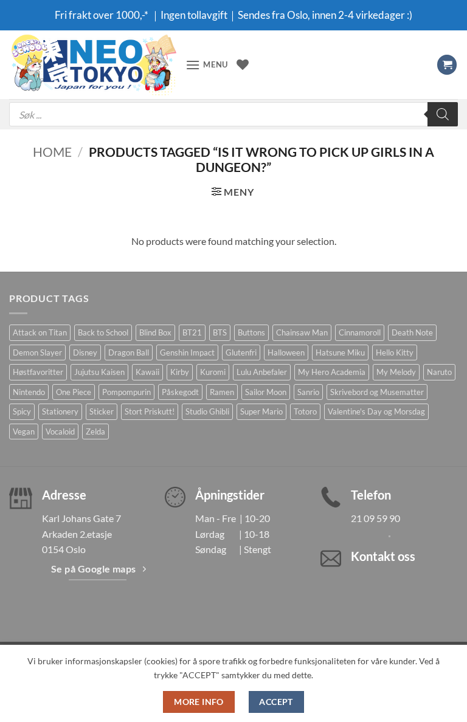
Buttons (251, 332)
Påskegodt (180, 392)
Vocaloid (60, 431)
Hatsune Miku (340, 352)
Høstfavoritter (38, 372)
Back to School (103, 332)
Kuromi (213, 372)
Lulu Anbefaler (262, 372)
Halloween (286, 352)
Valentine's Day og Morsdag (376, 411)
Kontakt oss (383, 556)
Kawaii (147, 372)
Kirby (179, 372)
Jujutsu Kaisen (99, 372)
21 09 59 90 (375, 518)
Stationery (60, 411)
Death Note (412, 332)
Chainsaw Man (302, 332)
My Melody (396, 372)
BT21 (192, 332)
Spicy (22, 411)
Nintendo (29, 392)
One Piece (73, 392)
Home (52, 151)
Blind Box (155, 332)
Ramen (222, 392)
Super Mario (261, 411)
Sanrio (308, 392)
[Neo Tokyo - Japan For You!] (92, 64)
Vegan (24, 431)
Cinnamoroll (360, 332)
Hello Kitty (394, 352)
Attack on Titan (40, 332)
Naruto (439, 372)
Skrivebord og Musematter (377, 392)
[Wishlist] (243, 64)
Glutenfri (241, 352)
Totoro (305, 411)
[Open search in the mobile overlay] (233, 114)
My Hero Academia (331, 372)
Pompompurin (126, 392)
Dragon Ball (128, 352)
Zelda (95, 431)
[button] (206, 65)
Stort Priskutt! (150, 411)
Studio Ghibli (207, 411)
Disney (85, 352)
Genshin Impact (187, 352)
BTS (220, 332)
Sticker (101, 411)
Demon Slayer (37, 352)
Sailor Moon (265, 392)
